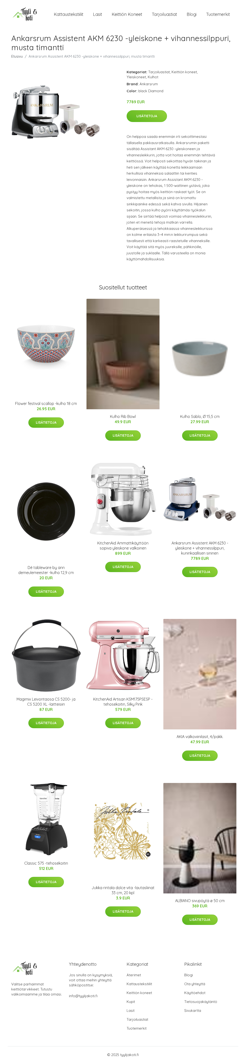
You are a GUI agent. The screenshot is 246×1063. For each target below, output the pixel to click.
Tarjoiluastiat (164, 14)
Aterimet (134, 975)
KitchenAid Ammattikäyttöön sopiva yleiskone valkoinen (122, 545)
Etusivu (17, 56)
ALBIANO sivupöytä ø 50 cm (200, 900)
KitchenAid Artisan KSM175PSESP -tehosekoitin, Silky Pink (123, 702)
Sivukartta (192, 1010)
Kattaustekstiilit (68, 14)
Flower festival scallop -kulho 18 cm (46, 403)
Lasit (97, 14)
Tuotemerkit (218, 14)
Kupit (131, 1001)
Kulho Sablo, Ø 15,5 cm (200, 416)
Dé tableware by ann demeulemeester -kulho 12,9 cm (46, 570)
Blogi (192, 14)
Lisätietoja (146, 116)
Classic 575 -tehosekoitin (46, 863)
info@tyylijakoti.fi (83, 996)
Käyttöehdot (194, 992)
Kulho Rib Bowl (123, 416)
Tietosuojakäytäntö (200, 1001)
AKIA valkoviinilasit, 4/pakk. (200, 736)
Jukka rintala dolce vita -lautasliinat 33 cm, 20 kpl (123, 890)
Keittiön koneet (127, 14)
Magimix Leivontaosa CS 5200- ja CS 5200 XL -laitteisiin (46, 702)
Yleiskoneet (136, 77)
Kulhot (153, 77)
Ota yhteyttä (194, 984)
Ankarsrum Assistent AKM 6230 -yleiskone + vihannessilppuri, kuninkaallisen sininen (200, 548)
